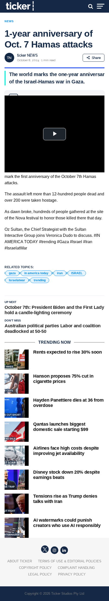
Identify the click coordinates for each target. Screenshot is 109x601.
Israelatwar (17, 280)
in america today (36, 273)
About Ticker (19, 561)
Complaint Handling (76, 568)
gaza (12, 273)
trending (40, 280)
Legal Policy (40, 574)
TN (9, 58)
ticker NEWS (27, 55)
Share (96, 58)
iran (60, 273)
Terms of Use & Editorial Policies (69, 561)
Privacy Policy (72, 574)
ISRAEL (76, 273)
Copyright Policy (35, 568)
